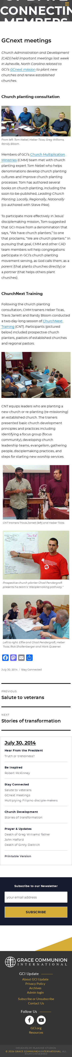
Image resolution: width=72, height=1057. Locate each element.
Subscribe (36, 912)
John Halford (14, 839)
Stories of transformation (23, 817)
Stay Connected (31, 669)
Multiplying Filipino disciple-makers (31, 800)
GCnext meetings (17, 795)
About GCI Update (35, 979)
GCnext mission (23, 69)
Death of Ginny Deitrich (22, 845)
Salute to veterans (18, 790)
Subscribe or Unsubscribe (36, 999)
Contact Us (36, 1003)
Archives (35, 988)
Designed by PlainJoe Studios (36, 1048)
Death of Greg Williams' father (27, 834)
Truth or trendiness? (20, 756)
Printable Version (18, 856)
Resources (36, 1032)
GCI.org (36, 1028)
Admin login (35, 992)
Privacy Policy (35, 983)
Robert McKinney (17, 773)
